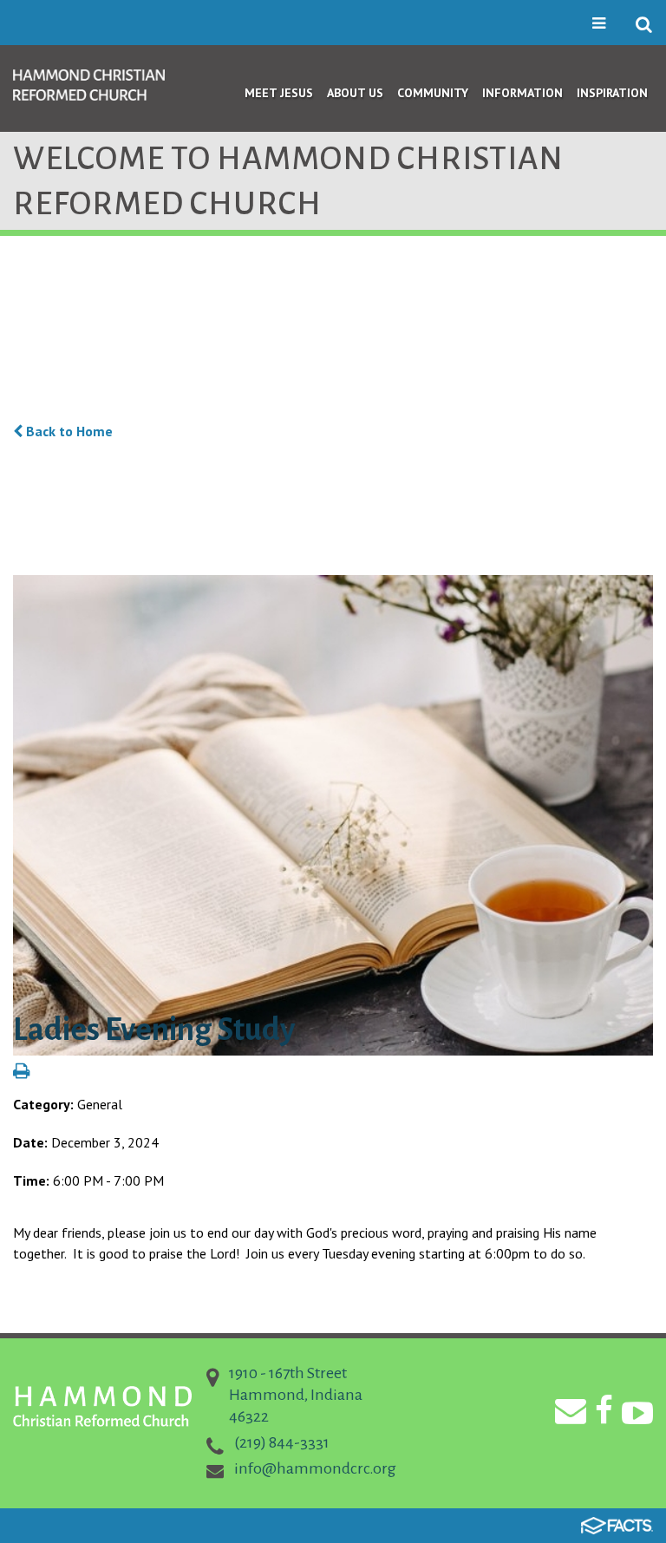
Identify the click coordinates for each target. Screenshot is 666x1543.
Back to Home (68, 431)
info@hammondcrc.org (315, 1468)
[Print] (21, 1072)
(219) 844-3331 (282, 1442)
